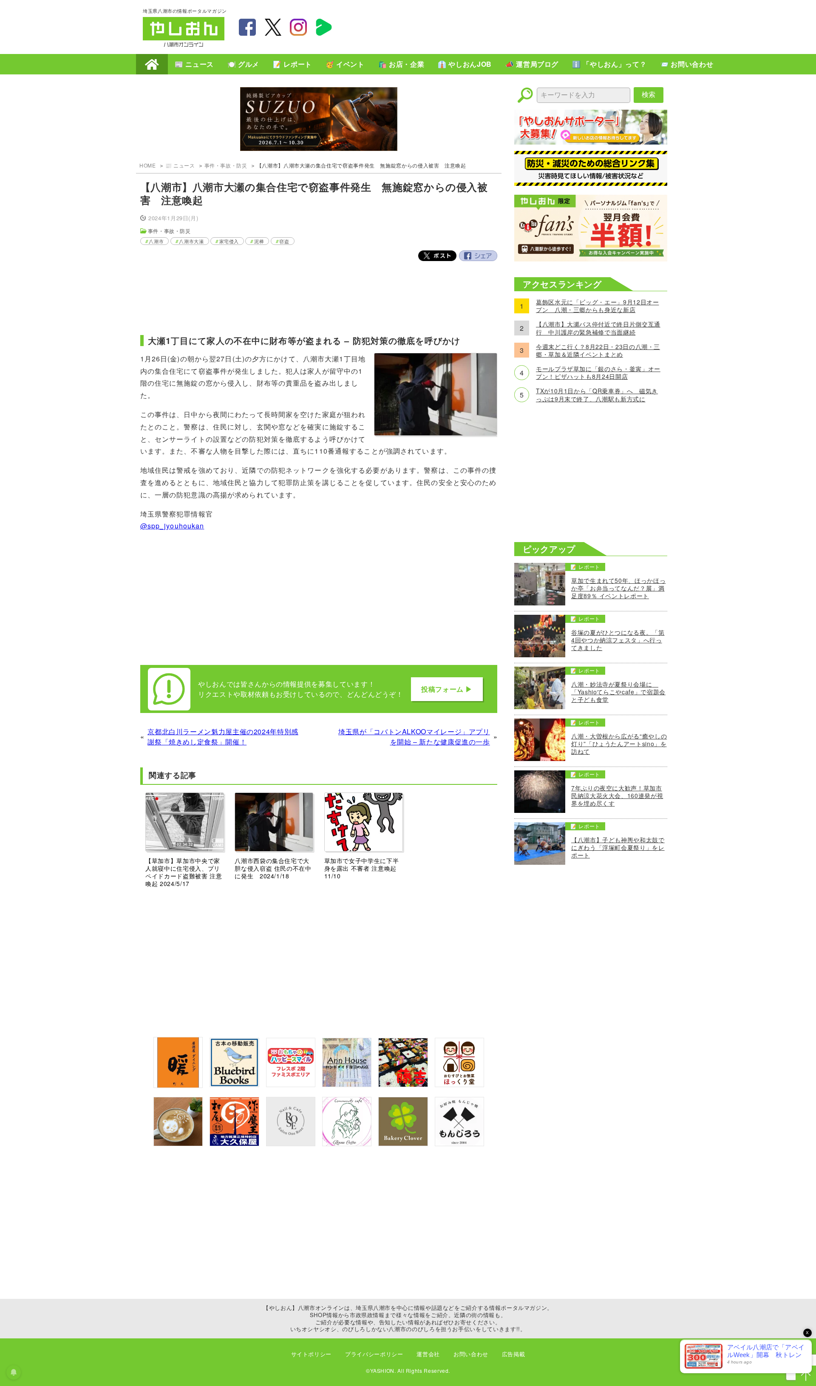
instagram (298, 27)
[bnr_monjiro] (459, 1143)
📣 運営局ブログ (531, 64)
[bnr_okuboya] (234, 1143)
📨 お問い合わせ (686, 64)
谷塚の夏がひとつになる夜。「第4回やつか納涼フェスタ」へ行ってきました (618, 640)
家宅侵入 (229, 241)
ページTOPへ (806, 1376)
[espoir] (178, 1143)
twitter (272, 27)
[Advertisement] (518, 26)
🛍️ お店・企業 (401, 64)
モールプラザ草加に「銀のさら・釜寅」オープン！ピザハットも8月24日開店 (598, 372)
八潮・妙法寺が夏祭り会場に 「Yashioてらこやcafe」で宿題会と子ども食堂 (618, 692)
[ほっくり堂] (459, 1084)
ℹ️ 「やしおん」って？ (609, 64)
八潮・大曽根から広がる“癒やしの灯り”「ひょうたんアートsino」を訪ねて (619, 743)
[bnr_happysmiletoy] (290, 1084)
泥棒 (259, 241)
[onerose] (290, 1143)
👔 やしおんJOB (465, 64)
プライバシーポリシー (374, 1354)
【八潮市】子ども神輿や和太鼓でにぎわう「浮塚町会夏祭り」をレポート (618, 847)
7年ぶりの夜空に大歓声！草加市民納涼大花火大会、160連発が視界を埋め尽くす (617, 795)
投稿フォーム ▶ (447, 689)
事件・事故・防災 (225, 165)
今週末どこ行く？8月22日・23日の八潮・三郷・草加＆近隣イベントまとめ (598, 350)
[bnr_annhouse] (346, 1084)
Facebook (478, 256)
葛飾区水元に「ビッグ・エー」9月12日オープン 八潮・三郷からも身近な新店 (597, 305)
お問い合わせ (470, 1354)
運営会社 (428, 1354)
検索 (648, 94)
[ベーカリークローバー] (403, 1143)
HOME (152, 64)
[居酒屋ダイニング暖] (178, 1085)
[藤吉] (403, 1084)
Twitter (437, 256)
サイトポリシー (311, 1354)
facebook (247, 27)
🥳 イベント (345, 64)
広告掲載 (513, 1354)
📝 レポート (292, 64)
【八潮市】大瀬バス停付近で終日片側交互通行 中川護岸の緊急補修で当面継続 (598, 327)
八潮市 (156, 241)
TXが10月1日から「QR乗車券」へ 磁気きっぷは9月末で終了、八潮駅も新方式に (597, 394)
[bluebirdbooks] (234, 1084)
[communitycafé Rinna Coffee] (346, 1143)
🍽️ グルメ (243, 64)
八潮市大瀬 (191, 241)
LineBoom (323, 27)
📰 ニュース (194, 64)
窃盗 (284, 241)
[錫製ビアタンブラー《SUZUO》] (319, 120)
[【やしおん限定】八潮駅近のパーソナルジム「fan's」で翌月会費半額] (590, 259)
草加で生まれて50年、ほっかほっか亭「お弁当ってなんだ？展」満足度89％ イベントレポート (618, 588)
